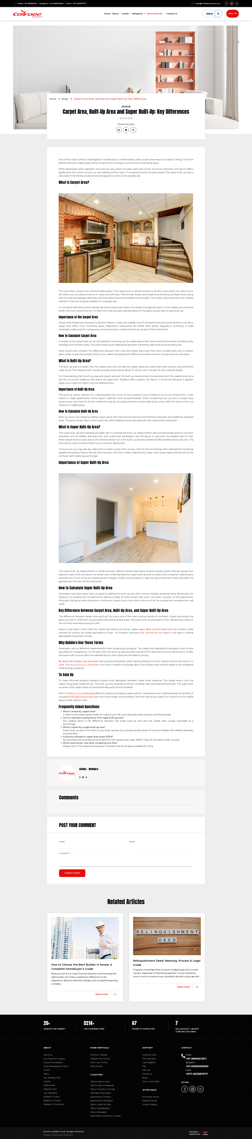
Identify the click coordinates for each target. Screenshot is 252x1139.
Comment (64, 854)
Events (47, 1070)
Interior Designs (149, 1104)
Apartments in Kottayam (101, 1100)
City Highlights (50, 1093)
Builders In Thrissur (52, 1100)
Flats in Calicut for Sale (100, 1104)
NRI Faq (146, 1070)
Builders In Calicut (52, 1097)
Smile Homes (96, 1066)
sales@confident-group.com (207, 3)
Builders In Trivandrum (54, 1104)
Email (132, 842)
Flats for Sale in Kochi (100, 1081)
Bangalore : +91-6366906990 (51, 3)
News (46, 1074)
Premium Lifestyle (98, 1055)
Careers (47, 1081)
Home (107, 13)
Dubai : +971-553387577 (76, 3)
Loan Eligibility (149, 1062)
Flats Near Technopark (100, 1093)
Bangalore (137, 13)
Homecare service (150, 1097)
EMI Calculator (149, 1058)
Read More (102, 994)
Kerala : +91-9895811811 (27, 3)
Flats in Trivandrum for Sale (102, 1089)
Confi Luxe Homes (98, 1062)
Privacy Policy (68, 1135)
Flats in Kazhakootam (100, 1108)
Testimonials (49, 1085)
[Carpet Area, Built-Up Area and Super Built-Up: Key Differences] (119, 130)
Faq (144, 1066)
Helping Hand (50, 1089)
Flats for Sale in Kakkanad (102, 1085)
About (115, 13)
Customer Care (149, 1055)
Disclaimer (47, 1135)
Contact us (147, 1074)
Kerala (125, 13)
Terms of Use (56, 1135)
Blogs (65, 99)
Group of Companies (53, 1062)
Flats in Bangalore (98, 1112)
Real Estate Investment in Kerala (105, 1116)
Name (62, 842)
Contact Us (171, 13)
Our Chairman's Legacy (54, 1058)
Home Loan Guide (150, 1081)
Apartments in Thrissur (100, 1097)
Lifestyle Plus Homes (100, 1058)
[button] (212, 14)
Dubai (197, 1072)
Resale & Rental (149, 1100)
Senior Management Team (56, 1066)
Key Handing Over (52, 1078)
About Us (48, 1055)
